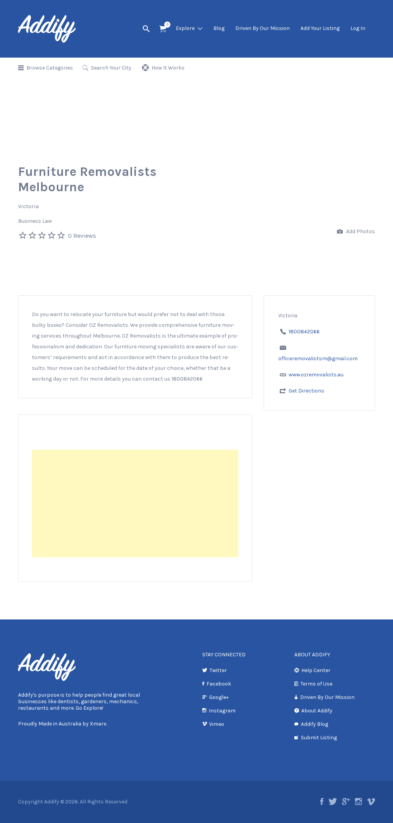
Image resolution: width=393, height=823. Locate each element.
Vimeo (216, 724)
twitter (333, 801)
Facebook (218, 684)
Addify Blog (314, 724)
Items (162, 29)
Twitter (218, 670)
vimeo (371, 801)
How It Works (168, 68)
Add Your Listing (320, 28)
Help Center (315, 670)
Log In (357, 28)
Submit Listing (319, 737)
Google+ (219, 697)
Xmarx (98, 723)
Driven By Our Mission (262, 28)
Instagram (222, 710)
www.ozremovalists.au (316, 374)
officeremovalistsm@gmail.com (318, 358)
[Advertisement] (135, 503)
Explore (185, 28)
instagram (358, 801)
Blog (219, 28)
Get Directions (306, 390)
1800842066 (304, 331)
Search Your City (111, 68)
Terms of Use (316, 684)
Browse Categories (49, 68)
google (346, 801)
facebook (322, 801)
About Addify (316, 710)
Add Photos (360, 231)
